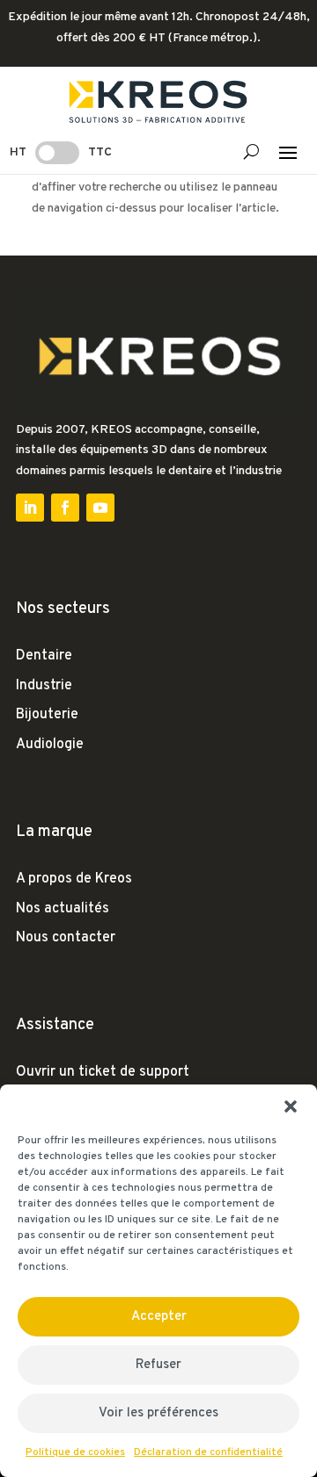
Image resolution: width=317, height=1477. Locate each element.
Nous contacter (65, 938)
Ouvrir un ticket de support (102, 1072)
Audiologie (50, 744)
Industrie (44, 686)
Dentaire (44, 656)
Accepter (159, 1316)
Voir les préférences (158, 1413)
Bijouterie (47, 715)
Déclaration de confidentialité (208, 1452)
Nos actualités (62, 909)
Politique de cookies (75, 1452)
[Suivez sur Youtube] (100, 508)
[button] (290, 1106)
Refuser (158, 1365)
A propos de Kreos (74, 879)
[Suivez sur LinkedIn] (30, 508)
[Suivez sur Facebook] (65, 508)
